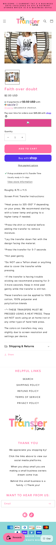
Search (28, 379)
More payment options (28, 165)
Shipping (8, 108)
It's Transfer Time (29, 536)
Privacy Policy (28, 403)
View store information (19, 181)
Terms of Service (28, 397)
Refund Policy (28, 391)
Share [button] (11, 354)
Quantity (8, 131)
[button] (4, 21)
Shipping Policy (28, 385)
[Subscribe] (49, 503)
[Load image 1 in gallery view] (12, 77)
